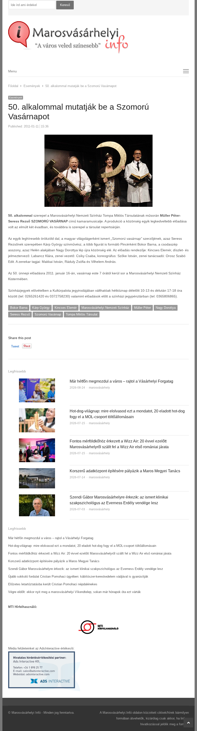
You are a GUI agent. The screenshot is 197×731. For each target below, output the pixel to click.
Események (15, 97)
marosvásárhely (99, 387)
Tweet (15, 346)
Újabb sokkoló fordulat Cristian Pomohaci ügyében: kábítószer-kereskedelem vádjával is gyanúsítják (78, 576)
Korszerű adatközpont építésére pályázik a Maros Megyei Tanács (125, 471)
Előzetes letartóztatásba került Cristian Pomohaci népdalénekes (52, 584)
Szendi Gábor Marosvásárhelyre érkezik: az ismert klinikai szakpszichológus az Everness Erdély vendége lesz (85, 569)
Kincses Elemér (66, 307)
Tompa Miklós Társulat (82, 314)
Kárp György (41, 307)
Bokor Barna (18, 307)
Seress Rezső (20, 314)
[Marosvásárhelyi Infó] (98, 37)
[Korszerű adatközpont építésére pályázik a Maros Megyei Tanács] (37, 471)
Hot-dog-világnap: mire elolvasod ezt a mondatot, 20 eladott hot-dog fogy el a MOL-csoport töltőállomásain (82, 546)
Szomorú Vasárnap (48, 314)
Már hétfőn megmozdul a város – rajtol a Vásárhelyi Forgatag (121, 381)
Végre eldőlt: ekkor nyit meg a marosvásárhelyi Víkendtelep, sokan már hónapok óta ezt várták (74, 592)
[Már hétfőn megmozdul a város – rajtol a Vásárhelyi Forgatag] (37, 381)
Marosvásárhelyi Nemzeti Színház (105, 307)
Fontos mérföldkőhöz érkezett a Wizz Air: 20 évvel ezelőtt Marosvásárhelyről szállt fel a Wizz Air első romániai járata (89, 553)
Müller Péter (142, 307)
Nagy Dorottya (166, 307)
